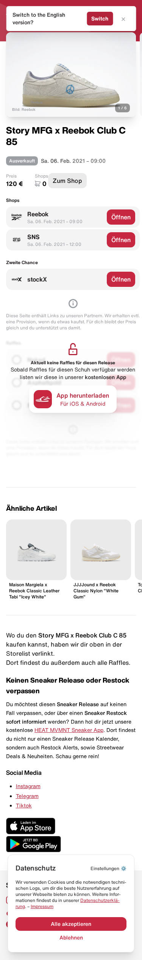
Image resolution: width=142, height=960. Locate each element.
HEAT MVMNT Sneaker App (68, 730)
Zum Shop (67, 181)
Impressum (42, 906)
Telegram (27, 796)
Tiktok (24, 805)
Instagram (28, 786)
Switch (99, 18)
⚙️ (108, 868)
